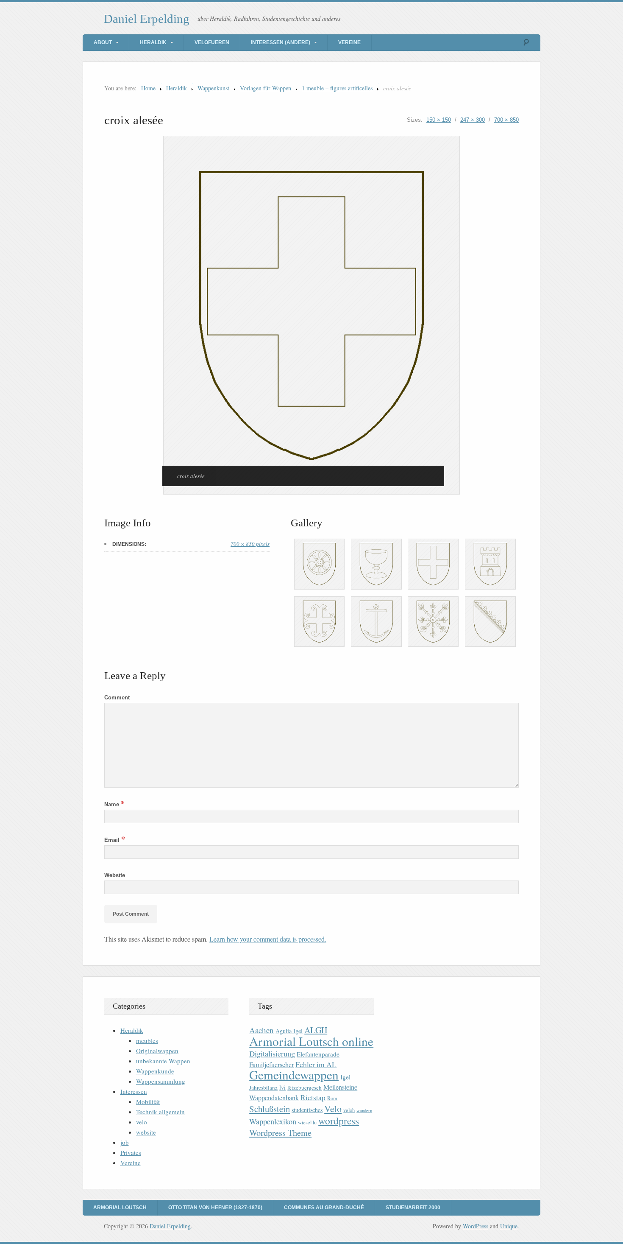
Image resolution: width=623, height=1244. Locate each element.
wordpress (338, 1120)
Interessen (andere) (280, 42)
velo (141, 1122)
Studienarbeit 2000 (413, 1207)
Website (114, 875)
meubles (147, 1040)
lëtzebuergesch (304, 1087)
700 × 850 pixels (250, 544)
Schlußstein (269, 1109)
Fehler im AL (316, 1064)
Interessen (133, 1091)
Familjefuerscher (271, 1064)
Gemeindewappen (294, 1074)
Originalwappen (157, 1050)
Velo (333, 1108)
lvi (282, 1087)
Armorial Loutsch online (311, 1041)
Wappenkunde (155, 1071)
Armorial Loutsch (120, 1207)
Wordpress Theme (280, 1132)
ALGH (315, 1030)
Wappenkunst (213, 88)
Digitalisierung (272, 1053)
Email (114, 840)
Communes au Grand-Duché (324, 1207)
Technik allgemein (160, 1111)
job (124, 1142)
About (103, 42)
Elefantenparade (318, 1054)
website (146, 1132)
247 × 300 (472, 120)
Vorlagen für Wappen (265, 88)
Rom (332, 1098)
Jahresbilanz (263, 1087)
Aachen (261, 1030)
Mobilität (148, 1101)
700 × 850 (506, 120)
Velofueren (212, 42)
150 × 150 (438, 120)
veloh (349, 1110)
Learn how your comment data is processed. (267, 938)
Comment (117, 697)
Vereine (349, 42)
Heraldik (153, 42)
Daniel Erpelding (146, 18)
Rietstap (312, 1097)
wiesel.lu (307, 1122)
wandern (364, 1110)
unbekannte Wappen (163, 1061)
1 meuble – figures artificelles (337, 88)
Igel (345, 1076)
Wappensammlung (160, 1081)
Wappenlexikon (272, 1121)
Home (148, 88)
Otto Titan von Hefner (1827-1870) (215, 1207)
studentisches (307, 1110)
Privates (130, 1152)
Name (114, 804)
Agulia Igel (289, 1031)
